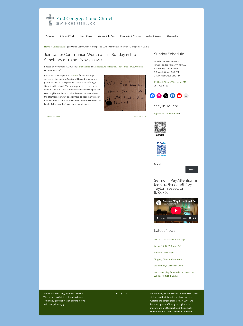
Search (157, 164)
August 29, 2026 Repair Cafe (168, 246)
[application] (176, 210)
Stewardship (172, 36)
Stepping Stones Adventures (168, 259)
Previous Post (52, 116)
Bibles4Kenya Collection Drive (168, 265)
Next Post (139, 116)
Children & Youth (66, 36)
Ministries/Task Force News (120, 66)
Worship (139, 66)
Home (47, 46)
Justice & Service (153, 36)
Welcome (50, 36)
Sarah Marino (83, 66)
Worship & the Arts (106, 36)
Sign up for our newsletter (166, 113)
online (75, 75)
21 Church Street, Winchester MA (170, 82)
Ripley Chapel (86, 36)
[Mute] (190, 218)
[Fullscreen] (194, 218)
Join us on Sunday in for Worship (169, 239)
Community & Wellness (130, 36)
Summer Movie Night (164, 252)
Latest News (58, 46)
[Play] (157, 218)
